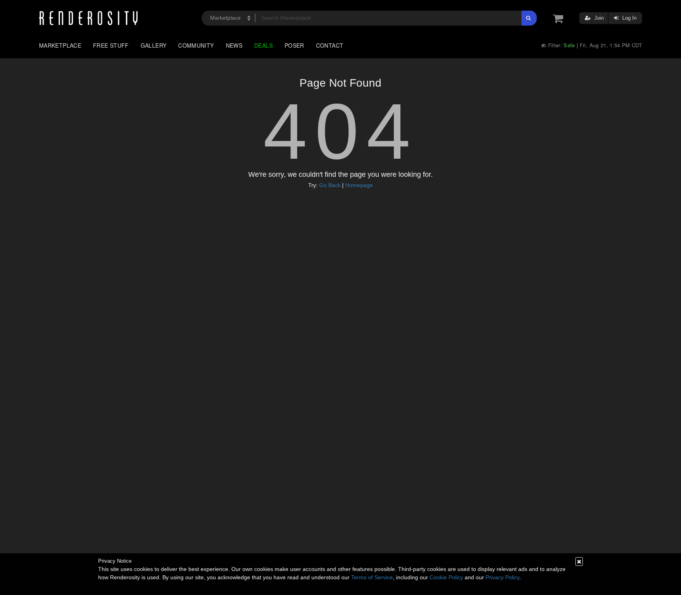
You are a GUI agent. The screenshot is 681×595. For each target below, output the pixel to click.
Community (196, 45)
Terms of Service (372, 577)
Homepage (359, 185)
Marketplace (60, 45)
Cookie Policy (446, 577)
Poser (294, 45)
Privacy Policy (502, 577)
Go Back (329, 185)
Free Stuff (111, 45)
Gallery (154, 45)
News (234, 45)
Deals (263, 45)
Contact (330, 45)
